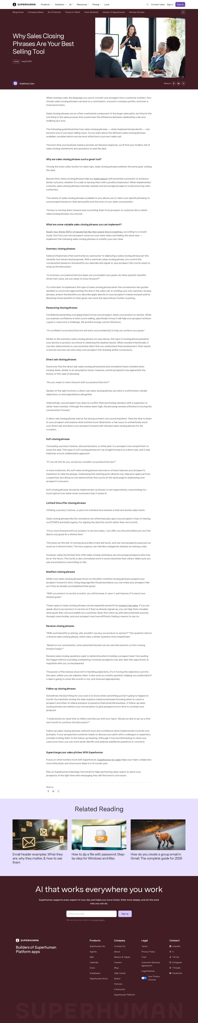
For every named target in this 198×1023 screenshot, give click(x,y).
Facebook (177, 973)
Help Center (120, 973)
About (117, 951)
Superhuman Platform (124, 994)
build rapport (101, 178)
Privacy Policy (148, 951)
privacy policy (99, 920)
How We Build (91, 12)
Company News (36, 12)
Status (117, 978)
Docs (92, 968)
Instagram (177, 962)
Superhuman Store (99, 978)
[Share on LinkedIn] (178, 83)
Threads (176, 968)
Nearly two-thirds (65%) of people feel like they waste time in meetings (84, 231)
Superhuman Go (97, 946)
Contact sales (158, 4)
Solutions (59, 4)
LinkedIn (176, 946)
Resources (82, 4)
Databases (95, 973)
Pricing (95, 4)
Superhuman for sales (109, 759)
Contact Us (119, 946)
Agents (93, 951)
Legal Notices (148, 971)
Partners (118, 984)
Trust (143, 957)
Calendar (94, 962)
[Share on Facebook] (174, 83)
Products (45, 4)
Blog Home (18, 12)
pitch (79, 314)
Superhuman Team (27, 83)
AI (70, 4)
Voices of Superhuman (114, 12)
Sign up (180, 4)
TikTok (175, 957)
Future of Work (72, 12)
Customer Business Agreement (150, 964)
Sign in (170, 4)
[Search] (147, 4)
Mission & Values (122, 957)
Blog (116, 968)
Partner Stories (136, 12)
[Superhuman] (24, 4)
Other (16, 62)
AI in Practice (54, 12)
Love (106, 4)
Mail (92, 957)
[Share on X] (183, 83)
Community (119, 989)
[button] (152, 978)
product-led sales (128, 605)
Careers (118, 962)
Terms (144, 946)
